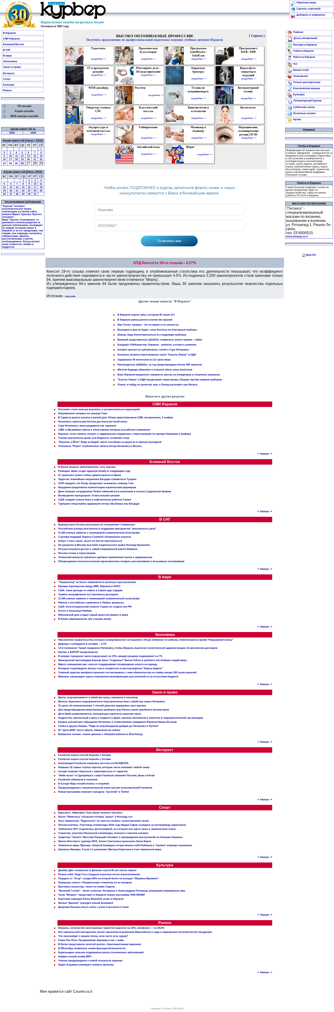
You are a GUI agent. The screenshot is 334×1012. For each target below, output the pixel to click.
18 (16, 159)
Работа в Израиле (304, 57)
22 (41, 159)
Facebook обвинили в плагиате (77, 779)
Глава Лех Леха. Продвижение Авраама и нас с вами (91, 940)
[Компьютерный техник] (248, 95)
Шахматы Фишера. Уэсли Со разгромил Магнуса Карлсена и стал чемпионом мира (109, 849)
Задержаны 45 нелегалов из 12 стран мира (144, 359)
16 (4, 159)
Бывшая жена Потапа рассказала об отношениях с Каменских (96, 524)
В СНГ (6, 50)
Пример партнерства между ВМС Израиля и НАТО (89, 586)
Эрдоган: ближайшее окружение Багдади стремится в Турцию (97, 479)
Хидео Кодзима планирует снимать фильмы (86, 964)
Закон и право (12, 67)
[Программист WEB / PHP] (249, 55)
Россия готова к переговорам (76, 553)
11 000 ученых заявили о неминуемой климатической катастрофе (99, 532)
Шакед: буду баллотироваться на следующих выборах (151, 334)
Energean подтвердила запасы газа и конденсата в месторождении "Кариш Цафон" (110, 668)
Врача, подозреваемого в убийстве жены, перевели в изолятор (98, 697)
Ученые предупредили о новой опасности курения (90, 960)
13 (28, 155)
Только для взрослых (306, 82)
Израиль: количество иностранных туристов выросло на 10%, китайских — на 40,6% (111, 927)
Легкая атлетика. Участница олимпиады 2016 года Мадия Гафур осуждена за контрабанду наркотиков (122, 824)
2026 (33, 132)
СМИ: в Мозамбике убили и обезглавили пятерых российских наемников (104, 429)
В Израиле (9, 33)
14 (34, 155)
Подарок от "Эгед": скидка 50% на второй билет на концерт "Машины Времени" (108, 878)
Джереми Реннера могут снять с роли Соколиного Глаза (93, 907)
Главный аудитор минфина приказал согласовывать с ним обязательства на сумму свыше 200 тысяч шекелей (127, 672)
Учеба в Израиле (303, 50)
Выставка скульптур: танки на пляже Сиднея (86, 886)
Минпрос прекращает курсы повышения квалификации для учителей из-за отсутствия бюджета (118, 676)
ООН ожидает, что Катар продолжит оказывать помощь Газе (96, 483)
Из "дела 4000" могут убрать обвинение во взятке (89, 730)
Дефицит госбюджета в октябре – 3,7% (82, 643)
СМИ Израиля (11, 38)
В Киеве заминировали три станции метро (84, 618)
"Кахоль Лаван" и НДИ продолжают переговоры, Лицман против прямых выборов (169, 379)
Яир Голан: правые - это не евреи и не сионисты (148, 324)
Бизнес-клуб (301, 70)
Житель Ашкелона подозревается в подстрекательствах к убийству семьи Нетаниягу (111, 701)
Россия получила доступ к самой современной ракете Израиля (97, 549)
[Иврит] (191, 154)
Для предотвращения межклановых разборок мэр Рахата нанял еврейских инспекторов (113, 709)
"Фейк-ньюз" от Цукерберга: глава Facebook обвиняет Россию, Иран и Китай (106, 775)
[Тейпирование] (148, 134)
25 (16, 163)
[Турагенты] (99, 55)
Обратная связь (306, 2)
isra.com (70, 296)
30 (29, 194)
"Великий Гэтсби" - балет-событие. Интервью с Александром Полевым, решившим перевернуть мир (121, 890)
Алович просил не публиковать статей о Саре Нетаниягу (153, 349)
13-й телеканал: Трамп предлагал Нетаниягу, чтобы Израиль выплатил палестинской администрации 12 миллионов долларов (137, 648)
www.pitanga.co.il (297, 236)
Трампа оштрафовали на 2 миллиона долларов (88, 594)
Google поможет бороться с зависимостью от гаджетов (93, 771)
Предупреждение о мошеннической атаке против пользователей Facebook (105, 787)
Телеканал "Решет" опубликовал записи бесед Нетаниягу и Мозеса (100, 446)
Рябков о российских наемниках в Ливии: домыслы (91, 602)
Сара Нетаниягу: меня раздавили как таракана (87, 425)
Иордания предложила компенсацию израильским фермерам (97, 487)
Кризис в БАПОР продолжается (78, 652)
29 (23, 194)
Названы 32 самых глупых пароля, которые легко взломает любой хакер (104, 767)
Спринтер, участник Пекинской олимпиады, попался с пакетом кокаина (103, 833)
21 (34, 159)
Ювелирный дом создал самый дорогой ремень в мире (93, 614)
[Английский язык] (149, 150)
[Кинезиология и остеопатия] (199, 114)
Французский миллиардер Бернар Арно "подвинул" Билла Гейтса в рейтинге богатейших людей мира (122, 660)
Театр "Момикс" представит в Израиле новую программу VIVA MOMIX (101, 894)
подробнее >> (98, 58)
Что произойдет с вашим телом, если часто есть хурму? (93, 936)
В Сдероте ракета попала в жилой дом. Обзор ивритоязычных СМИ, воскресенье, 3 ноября (115, 417)
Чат (295, 63)
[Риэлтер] (141, 95)
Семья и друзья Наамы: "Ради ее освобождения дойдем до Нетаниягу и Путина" (108, 726)
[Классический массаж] (149, 114)
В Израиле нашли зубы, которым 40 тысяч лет (146, 314)
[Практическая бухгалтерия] (149, 55)
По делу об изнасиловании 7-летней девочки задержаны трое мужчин (102, 705)
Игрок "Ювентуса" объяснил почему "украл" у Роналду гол (95, 816)
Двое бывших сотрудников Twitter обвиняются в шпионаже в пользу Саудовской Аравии (114, 491)
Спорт (7, 79)
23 (4, 163)
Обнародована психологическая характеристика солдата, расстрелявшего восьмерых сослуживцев (121, 561)
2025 (12, 132)
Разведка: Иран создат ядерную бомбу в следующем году (94, 471)
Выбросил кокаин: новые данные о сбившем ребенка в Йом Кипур (100, 734)
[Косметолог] (248, 114)
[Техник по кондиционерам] (198, 95)
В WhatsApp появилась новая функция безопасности (91, 948)
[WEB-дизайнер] (99, 91)
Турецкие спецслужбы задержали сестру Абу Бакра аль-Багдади (99, 503)
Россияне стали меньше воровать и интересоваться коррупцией (99, 409)
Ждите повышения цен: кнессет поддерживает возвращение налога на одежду (107, 664)
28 (17, 194)
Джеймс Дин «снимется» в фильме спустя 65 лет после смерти (97, 870)
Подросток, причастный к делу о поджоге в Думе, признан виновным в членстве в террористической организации (130, 717)
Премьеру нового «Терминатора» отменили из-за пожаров (95, 882)
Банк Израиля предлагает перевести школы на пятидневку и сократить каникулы (168, 374)
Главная (298, 32)
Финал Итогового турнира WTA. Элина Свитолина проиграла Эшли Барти (104, 841)
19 (22, 159)
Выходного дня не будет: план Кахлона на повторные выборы (157, 329)
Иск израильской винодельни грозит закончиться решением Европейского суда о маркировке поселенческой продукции (135, 932)
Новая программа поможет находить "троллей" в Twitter (93, 791)
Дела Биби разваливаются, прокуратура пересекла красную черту (99, 713)
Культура (8, 84)
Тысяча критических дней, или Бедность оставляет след (93, 437)
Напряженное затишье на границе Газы (82, 413)
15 (41, 155)
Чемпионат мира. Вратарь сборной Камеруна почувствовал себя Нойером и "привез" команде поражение (125, 845)
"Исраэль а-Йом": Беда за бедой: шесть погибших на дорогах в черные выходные (110, 442)
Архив (297, 119)
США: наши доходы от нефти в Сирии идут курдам (90, 590)
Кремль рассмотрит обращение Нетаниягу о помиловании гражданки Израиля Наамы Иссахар (117, 721)
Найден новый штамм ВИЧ (75, 956)
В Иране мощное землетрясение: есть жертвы (87, 467)
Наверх (264, 453)
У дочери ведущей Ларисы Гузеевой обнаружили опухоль (94, 536)
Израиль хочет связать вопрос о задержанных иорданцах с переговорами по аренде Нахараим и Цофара (124, 433)
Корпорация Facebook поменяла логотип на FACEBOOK (93, 763)
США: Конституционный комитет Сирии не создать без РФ (95, 606)
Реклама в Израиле (305, 44)
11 (16, 155)
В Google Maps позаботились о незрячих (83, 783)
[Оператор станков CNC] (99, 114)
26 (22, 163)
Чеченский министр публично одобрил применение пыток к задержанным (105, 557)
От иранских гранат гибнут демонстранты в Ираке (89, 475)
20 (28, 159)
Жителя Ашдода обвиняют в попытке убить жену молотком (154, 369)
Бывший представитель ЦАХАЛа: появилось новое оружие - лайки (159, 339)
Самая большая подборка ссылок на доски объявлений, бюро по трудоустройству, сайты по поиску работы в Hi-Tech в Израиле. (307, 191)
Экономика (10, 61)
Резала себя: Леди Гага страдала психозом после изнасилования (99, 874)
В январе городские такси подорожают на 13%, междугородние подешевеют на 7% (110, 656)
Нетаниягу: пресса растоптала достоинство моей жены (92, 421)
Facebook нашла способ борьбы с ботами (84, 755)
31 (35, 194)
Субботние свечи (304, 107)
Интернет (9, 73)
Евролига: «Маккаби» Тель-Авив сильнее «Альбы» (90, 812)
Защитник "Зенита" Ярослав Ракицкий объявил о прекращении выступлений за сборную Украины (120, 837)
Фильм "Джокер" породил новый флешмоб (85, 903)
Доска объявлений (305, 38)
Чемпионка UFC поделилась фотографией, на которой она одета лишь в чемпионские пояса (117, 829)
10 (10, 155)
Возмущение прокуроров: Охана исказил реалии (89, 495)
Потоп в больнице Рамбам (75, 610)
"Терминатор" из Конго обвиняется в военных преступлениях (97, 582)
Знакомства (300, 76)
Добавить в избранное (311, 14)
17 (10, 159)
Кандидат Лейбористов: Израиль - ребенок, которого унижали (156, 344)
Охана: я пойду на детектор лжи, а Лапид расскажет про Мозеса (157, 384)
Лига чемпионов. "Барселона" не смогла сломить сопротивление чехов (103, 820)
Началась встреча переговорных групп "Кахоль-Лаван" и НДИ (156, 354)
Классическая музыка (306, 88)
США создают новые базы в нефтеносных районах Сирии (94, 499)
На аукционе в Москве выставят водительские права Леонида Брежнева (104, 545)
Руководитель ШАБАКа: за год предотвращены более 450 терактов (159, 364)
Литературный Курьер (308, 100)
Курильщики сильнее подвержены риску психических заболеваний (101, 952)
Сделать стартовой (309, 8)
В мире (7, 55)
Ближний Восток (13, 44)
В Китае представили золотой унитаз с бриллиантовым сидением (99, 944)
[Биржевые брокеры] (199, 75)
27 (11, 194)
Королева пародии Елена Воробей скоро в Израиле (91, 898)
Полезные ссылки (304, 113)
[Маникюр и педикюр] (199, 134)
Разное (7, 90)
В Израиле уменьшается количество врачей (144, 319)
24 (10, 163)
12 (22, 155)
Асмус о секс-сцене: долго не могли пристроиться (90, 540)
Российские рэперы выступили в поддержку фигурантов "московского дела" (107, 528)
